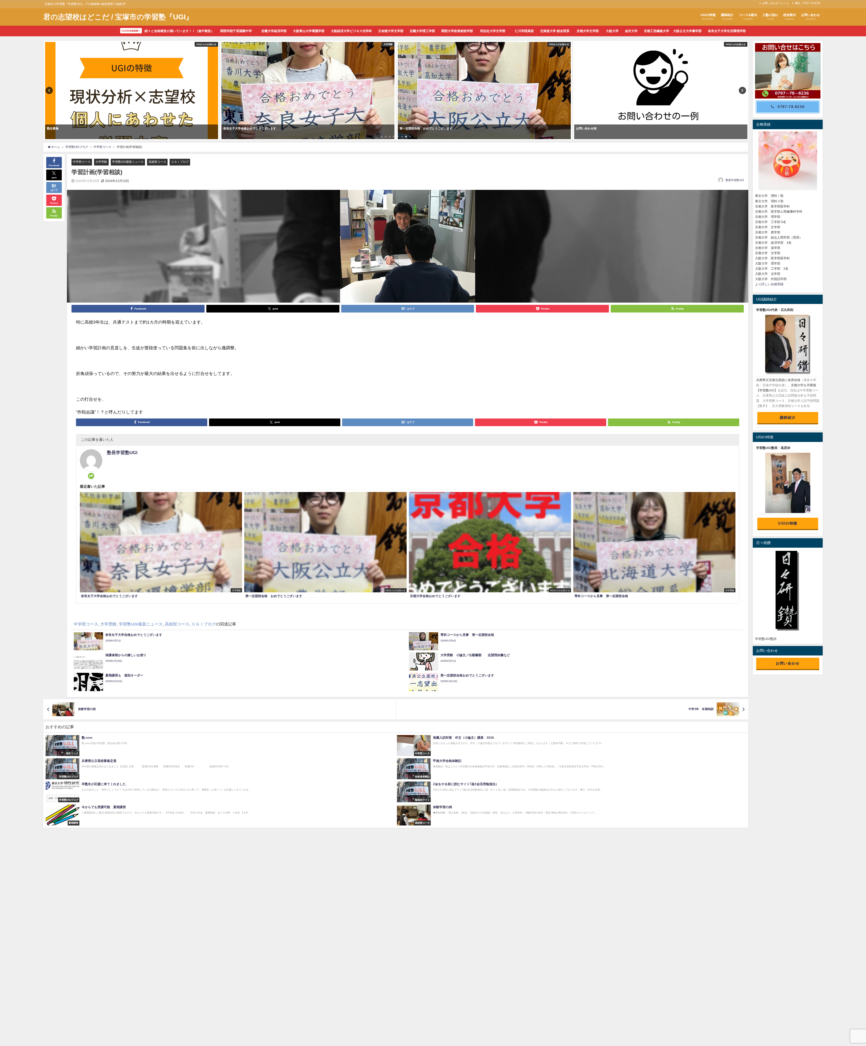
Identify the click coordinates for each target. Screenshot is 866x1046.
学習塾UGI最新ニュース (128, 161)
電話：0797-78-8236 (807, 3)
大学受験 (101, 161)
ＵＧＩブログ (180, 161)
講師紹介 (788, 417)
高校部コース (157, 161)
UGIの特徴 (787, 523)
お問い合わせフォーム (775, 3)
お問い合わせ (788, 663)
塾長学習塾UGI (735, 180)
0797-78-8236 (791, 106)
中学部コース (81, 161)
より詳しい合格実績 (769, 284)
